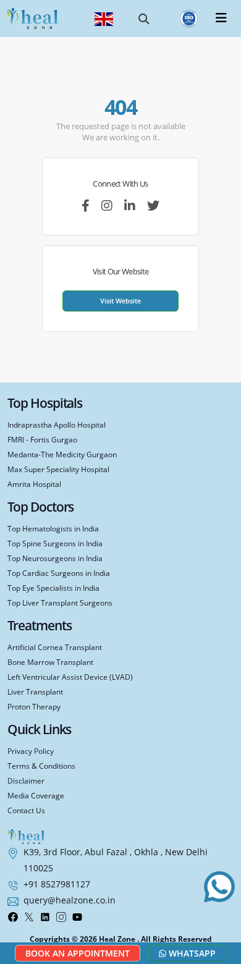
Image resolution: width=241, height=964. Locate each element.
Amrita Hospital (34, 484)
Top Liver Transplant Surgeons (59, 602)
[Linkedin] (45, 916)
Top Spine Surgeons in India (55, 543)
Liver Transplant (35, 691)
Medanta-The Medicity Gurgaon (62, 454)
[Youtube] (77, 916)
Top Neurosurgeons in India (55, 558)
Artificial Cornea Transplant (54, 647)
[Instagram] (61, 916)
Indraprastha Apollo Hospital (56, 424)
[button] (144, 18)
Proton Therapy (34, 706)
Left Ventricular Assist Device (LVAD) (70, 677)
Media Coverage (35, 795)
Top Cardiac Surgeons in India (58, 573)
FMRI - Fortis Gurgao (42, 439)
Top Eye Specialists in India (53, 588)
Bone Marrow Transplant (50, 662)
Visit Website (120, 300)
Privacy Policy (30, 751)
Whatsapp (191, 953)
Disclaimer (25, 780)
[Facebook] (13, 916)
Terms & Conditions (41, 766)
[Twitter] (29, 916)
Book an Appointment (77, 953)
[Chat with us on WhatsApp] (219, 886)
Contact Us (26, 810)
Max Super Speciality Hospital (58, 469)
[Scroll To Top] (222, 920)
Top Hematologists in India (53, 528)
